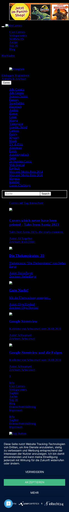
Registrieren (22, 75)
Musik (13, 140)
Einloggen (8, 75)
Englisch (14, 168)
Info (11, 382)
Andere (13, 110)
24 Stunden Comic (20, 161)
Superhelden (16, 103)
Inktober (14, 182)
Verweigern (34, 472)
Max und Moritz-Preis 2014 (26, 171)
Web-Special (17, 164)
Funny (13, 134)
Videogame (16, 123)
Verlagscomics (18, 35)
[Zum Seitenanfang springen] (17, 433)
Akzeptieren (34, 482)
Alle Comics (16, 89)
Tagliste (14, 393)
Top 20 (13, 45)
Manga (13, 120)
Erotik (13, 151)
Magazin (14, 178)
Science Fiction (18, 96)
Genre (6, 82)
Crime (13, 116)
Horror (13, 113)
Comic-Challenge (19, 185)
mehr (34, 492)
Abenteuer (15, 147)
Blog (12, 49)
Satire (12, 158)
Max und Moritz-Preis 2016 (26, 175)
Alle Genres (16, 92)
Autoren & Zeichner (14, 79)
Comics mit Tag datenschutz (26, 203)
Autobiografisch (19, 154)
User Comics (17, 32)
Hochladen (8, 55)
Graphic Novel (18, 127)
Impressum (15, 410)
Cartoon (14, 130)
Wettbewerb (16, 39)
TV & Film (16, 144)
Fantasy (14, 99)
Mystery (14, 137)
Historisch (15, 106)
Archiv (13, 42)
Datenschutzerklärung (22, 406)
